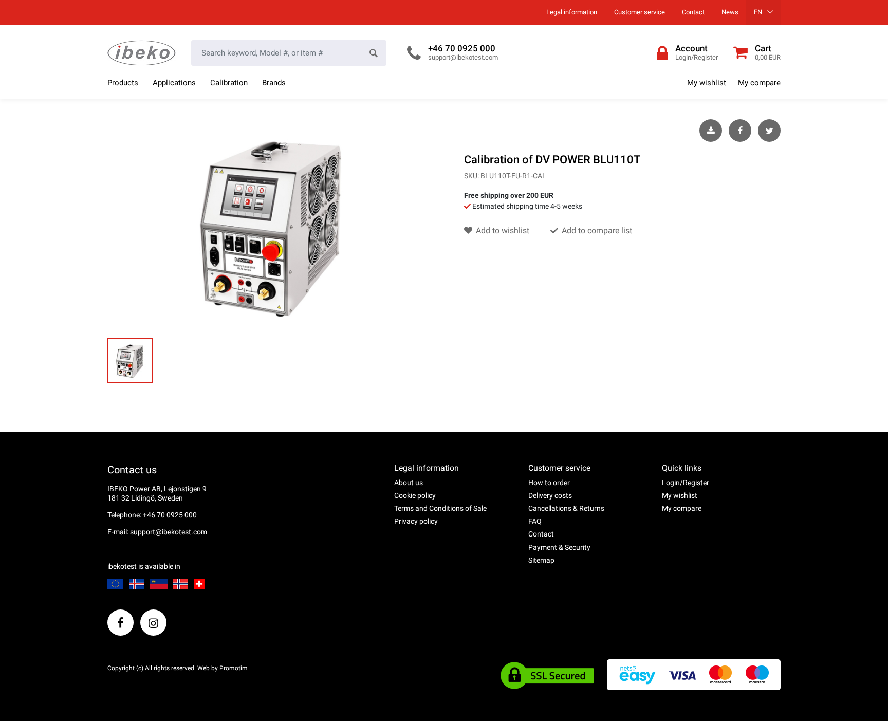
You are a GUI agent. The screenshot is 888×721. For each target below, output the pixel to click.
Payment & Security (559, 547)
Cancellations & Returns (566, 508)
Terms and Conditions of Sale (440, 508)
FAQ (535, 521)
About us (408, 482)
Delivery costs (550, 495)
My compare (759, 82)
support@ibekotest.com (463, 57)
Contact (693, 12)
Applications (174, 82)
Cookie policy (415, 495)
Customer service (639, 12)
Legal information (571, 12)
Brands (274, 82)
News (729, 12)
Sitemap (541, 560)
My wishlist (706, 82)
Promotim (233, 668)
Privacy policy (416, 521)
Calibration (229, 82)
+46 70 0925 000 (461, 48)
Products (122, 82)
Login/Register (685, 482)
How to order (549, 482)
